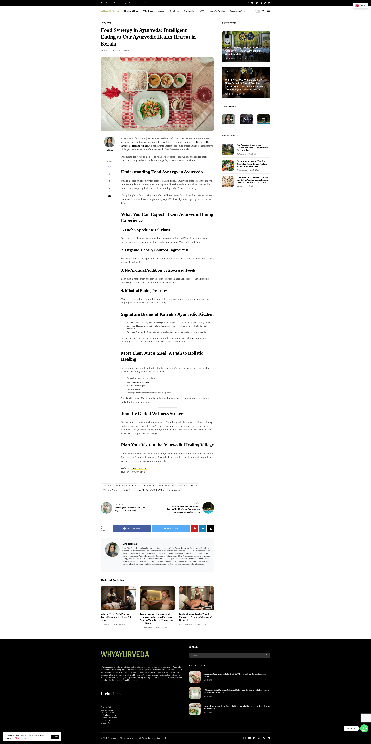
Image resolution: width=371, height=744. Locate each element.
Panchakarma (188, 338)
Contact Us (115, 3)
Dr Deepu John (106, 624)
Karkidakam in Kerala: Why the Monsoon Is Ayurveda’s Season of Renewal (195, 617)
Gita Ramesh (109, 150)
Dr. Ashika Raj (230, 58)
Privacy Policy (107, 707)
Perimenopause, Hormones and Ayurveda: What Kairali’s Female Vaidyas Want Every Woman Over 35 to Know (156, 618)
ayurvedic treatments (111, 490)
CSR (202, 11)
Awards (161, 11)
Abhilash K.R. (241, 186)
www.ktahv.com (139, 468)
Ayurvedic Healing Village (189, 485)
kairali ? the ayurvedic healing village (150, 490)
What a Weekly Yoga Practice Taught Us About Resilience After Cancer (117, 617)
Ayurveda (107, 485)
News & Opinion (217, 11)
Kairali (128, 490)
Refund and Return (108, 715)
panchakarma (175, 490)
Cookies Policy (107, 710)
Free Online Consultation (146, 3)
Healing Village (131, 11)
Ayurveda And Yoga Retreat (127, 485)
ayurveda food (148, 485)
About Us (104, 3)
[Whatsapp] (364, 728)
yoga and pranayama (140, 382)
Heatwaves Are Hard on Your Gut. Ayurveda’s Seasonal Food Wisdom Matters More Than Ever (252, 163)
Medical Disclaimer (109, 718)
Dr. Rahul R (229, 94)
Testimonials (189, 11)
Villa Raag (148, 11)
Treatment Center (238, 11)
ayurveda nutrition (167, 485)
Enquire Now (128, 3)
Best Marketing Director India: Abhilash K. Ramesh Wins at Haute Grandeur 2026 (243, 50)
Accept (55, 737)
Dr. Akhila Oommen (146, 627)
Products (174, 11)
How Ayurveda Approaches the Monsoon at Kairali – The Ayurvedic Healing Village (252, 147)
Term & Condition (108, 712)
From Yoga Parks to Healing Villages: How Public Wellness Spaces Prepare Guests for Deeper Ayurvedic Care (253, 179)
